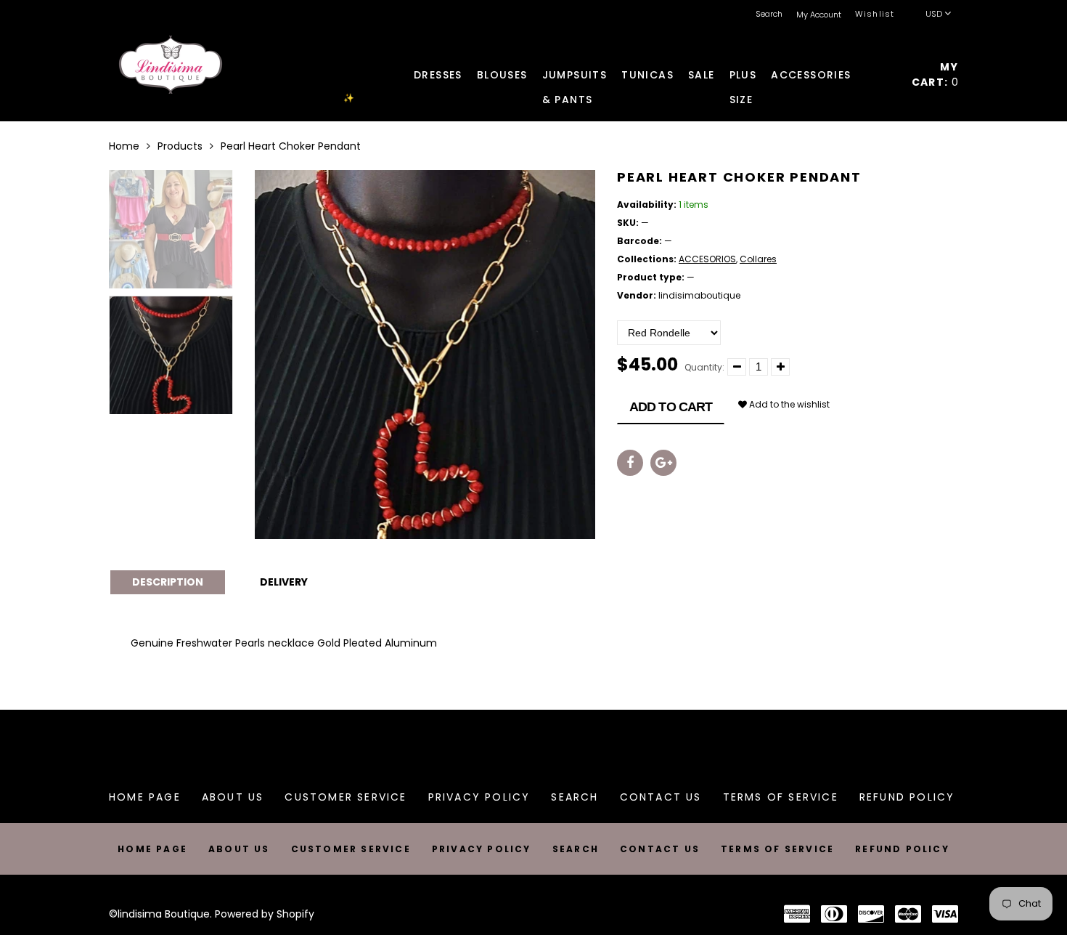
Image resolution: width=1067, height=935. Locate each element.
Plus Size (743, 77)
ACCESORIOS (707, 259)
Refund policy (907, 797)
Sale (701, 75)
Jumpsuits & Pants (575, 77)
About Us (233, 797)
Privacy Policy (479, 797)
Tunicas (647, 75)
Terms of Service (780, 797)
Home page (145, 797)
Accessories (811, 75)
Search (574, 797)
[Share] (630, 463)
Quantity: (704, 367)
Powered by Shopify (264, 914)
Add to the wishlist (788, 404)
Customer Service (345, 797)
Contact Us (661, 797)
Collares (758, 259)
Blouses (502, 75)
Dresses (438, 75)
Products (180, 146)
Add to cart (670, 407)
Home (124, 146)
